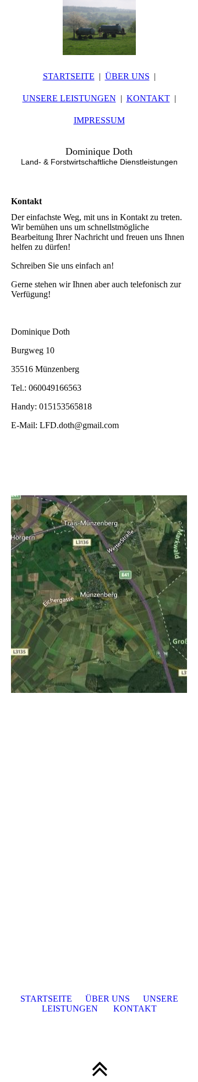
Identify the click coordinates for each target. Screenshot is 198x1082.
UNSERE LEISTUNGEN (69, 98)
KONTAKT (148, 98)
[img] (99, 27)
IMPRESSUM (99, 120)
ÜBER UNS (127, 76)
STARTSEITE (69, 76)
